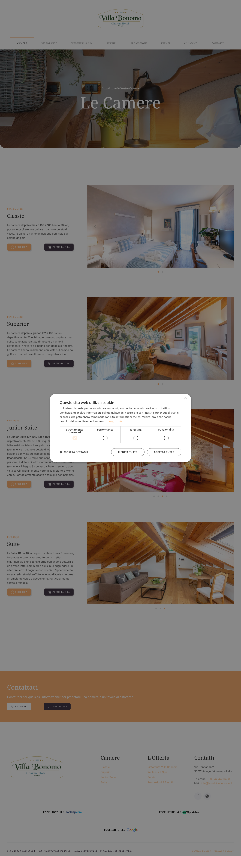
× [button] (185, 398)
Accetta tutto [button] (164, 452)
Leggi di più (115, 421)
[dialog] (120, 428)
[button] (74, 452)
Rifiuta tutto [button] (128, 452)
